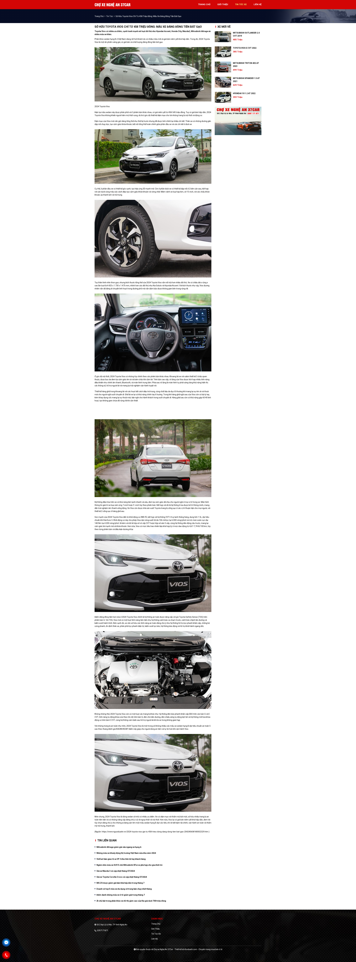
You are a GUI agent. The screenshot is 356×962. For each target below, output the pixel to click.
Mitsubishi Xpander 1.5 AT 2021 (246, 79)
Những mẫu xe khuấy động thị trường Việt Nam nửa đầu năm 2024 (126, 853)
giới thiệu (222, 4)
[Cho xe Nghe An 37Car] (113, 4)
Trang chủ (155, 924)
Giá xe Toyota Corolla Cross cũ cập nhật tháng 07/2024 (122, 877)
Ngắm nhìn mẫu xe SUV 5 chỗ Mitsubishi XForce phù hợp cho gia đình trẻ (129, 865)
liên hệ (257, 4)
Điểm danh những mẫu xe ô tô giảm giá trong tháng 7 (121, 895)
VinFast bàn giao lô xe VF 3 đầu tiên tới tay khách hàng (121, 859)
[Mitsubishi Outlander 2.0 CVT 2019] (223, 36)
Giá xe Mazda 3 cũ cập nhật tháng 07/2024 (116, 871)
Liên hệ (154, 939)
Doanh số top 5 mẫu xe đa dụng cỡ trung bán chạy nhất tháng (124, 889)
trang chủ (204, 4)
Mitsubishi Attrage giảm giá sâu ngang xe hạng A (119, 847)
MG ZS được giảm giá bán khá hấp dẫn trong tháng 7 (120, 883)
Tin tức (109, 16)
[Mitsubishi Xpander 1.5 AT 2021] (223, 82)
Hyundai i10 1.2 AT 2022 (244, 93)
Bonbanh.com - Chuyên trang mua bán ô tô (203, 949)
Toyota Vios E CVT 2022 (244, 48)
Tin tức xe (156, 934)
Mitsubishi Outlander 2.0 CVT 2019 (246, 34)
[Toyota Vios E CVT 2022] (223, 51)
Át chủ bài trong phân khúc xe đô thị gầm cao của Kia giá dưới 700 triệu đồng (131, 901)
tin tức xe (241, 4)
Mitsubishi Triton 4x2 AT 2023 (246, 64)
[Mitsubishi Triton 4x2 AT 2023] (223, 67)
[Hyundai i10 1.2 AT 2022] (223, 97)
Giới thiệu (155, 929)
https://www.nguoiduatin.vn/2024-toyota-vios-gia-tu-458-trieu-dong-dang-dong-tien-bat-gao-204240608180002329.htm (155, 832)
